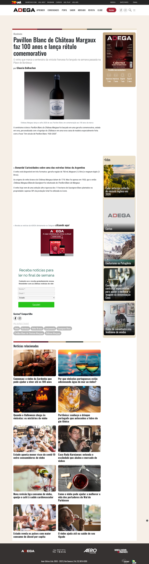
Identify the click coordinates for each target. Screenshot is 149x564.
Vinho (17, 328)
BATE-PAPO (124, 2)
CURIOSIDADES (53, 10)
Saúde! (36, 304)
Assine (111, 10)
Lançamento (50, 328)
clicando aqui (62, 225)
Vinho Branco (37, 328)
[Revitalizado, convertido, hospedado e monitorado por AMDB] (134, 561)
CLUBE (100, 10)
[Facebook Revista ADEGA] (121, 10)
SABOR (72, 10)
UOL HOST (41, 2)
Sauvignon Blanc (64, 328)
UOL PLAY (67, 2)
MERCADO (82, 10)
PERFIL (64, 10)
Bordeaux (25, 328)
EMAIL (135, 2)
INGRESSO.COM (31, 2)
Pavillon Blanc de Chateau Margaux (29, 333)
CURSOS (59, 2)
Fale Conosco (68, 561)
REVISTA (91, 10)
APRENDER (41, 10)
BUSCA (112, 2)
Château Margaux (53, 333)
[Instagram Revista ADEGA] (125, 10)
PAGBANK (50, 2)
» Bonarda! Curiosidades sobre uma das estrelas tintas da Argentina (49, 167)
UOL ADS (75, 2)
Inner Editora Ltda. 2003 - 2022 (52, 561)
